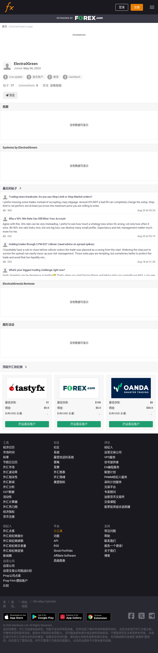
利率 (6, 457)
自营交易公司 (113, 452)
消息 (11, 95)
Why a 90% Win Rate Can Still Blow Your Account (37, 218)
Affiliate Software (65, 555)
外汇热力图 (10, 506)
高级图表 (59, 560)
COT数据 (8, 492)
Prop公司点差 (12, 575)
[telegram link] (152, 615)
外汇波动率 (10, 472)
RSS (56, 545)
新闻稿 (7, 555)
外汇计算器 (10, 501)
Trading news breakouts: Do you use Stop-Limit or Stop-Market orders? (50, 196)
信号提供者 (111, 462)
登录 (122, 7)
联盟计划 (110, 472)
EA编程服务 (111, 467)
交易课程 (110, 501)
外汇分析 (9, 487)
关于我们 (110, 550)
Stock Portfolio (63, 550)
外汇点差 (9, 531)
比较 (6, 585)
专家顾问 (110, 492)
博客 (107, 555)
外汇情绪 (59, 477)
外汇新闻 (9, 482)
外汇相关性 (10, 477)
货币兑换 (9, 516)
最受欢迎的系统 (64, 457)
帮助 (107, 535)
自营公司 (9, 565)
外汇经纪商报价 (13, 535)
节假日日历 (10, 462)
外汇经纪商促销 (13, 550)
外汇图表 (59, 472)
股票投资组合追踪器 (117, 506)
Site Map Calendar (44, 601)
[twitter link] (141, 615)
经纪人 (108, 447)
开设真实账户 (27, 424)
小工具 (58, 531)
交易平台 (110, 487)
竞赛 (56, 467)
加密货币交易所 (114, 496)
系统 (56, 452)
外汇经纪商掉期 (13, 540)
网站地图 (24, 604)
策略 (56, 462)
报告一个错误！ (114, 545)
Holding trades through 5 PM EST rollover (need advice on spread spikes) (51, 244)
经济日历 (9, 447)
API (56, 540)
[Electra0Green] (5, 196)
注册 (137, 7)
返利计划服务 (113, 482)
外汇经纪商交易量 (14, 545)
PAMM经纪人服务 (115, 477)
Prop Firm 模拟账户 (15, 580)
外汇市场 (9, 467)
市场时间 (9, 452)
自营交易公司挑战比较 (17, 570)
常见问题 (110, 531)
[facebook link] (131, 615)
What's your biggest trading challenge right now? (37, 270)
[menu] (152, 7)
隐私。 (14, 604)
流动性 (7, 496)
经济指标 (9, 511)
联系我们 (110, 540)
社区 (56, 447)
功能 (56, 535)
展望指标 (59, 482)
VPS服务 (109, 457)
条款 (4, 604)
